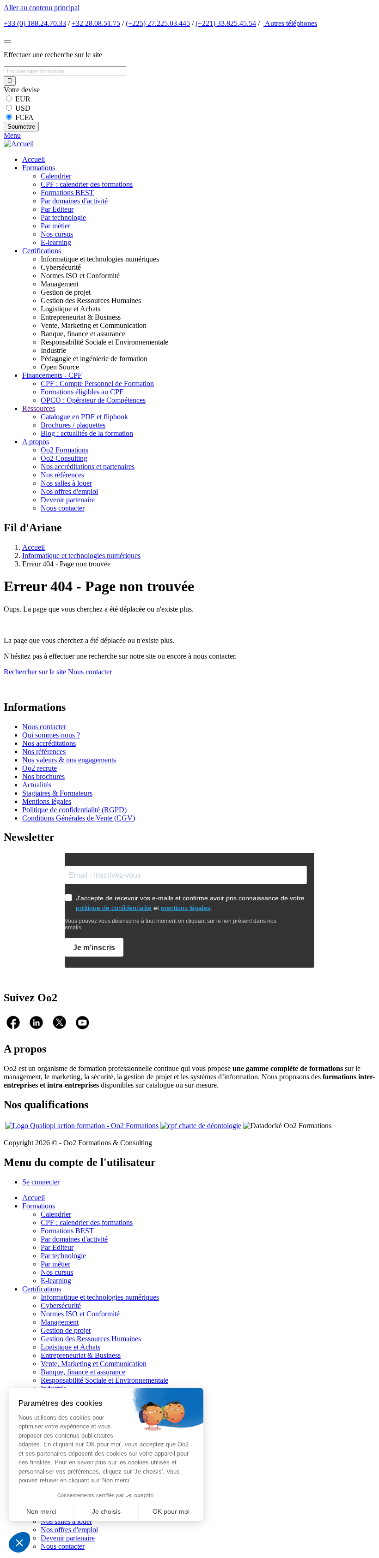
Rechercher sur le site (35, 672)
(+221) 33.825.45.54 (226, 23)
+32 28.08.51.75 (96, 23)
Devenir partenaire (68, 500)
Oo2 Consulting (64, 458)
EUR (23, 99)
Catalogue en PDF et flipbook (84, 417)
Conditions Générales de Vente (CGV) (78, 818)
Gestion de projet (66, 1330)
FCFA (24, 117)
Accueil (33, 159)
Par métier (55, 226)
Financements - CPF (52, 375)
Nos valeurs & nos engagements (69, 760)
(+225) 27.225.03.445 (158, 23)
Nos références (62, 475)
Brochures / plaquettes (73, 425)
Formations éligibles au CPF (82, 392)
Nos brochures (43, 776)
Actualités (36, 785)
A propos (35, 442)
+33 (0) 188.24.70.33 (35, 23)
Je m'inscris (94, 947)
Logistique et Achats (70, 1347)
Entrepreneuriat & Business (81, 1355)
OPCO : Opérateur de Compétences (93, 400)
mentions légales (185, 907)
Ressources (38, 408)
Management (60, 1322)
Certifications (41, 251)
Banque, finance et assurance (83, 1372)
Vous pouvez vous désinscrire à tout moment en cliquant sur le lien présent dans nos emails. (170, 924)
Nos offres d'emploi (69, 491)
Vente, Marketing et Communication (94, 1364)
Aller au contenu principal (41, 8)
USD (23, 108)
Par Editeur (57, 209)
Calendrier (56, 176)
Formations (38, 168)
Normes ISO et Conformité (80, 1314)
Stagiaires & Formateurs (57, 793)
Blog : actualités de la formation (87, 433)
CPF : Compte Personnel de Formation (97, 383)
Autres (290, 23)
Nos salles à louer (66, 483)
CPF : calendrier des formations (87, 184)
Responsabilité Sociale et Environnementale (104, 1380)
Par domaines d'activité (74, 201)
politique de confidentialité (114, 907)
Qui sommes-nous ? (51, 735)
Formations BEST (67, 192)
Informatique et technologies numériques (81, 555)
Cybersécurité (61, 1305)
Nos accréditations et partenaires (87, 466)
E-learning (56, 242)
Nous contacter (63, 508)
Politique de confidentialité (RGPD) (74, 810)
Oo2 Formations (64, 450)
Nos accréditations (49, 743)
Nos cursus (57, 234)
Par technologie (63, 217)
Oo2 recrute (39, 768)
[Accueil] (19, 144)
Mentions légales (46, 801)
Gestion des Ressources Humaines (91, 1339)
